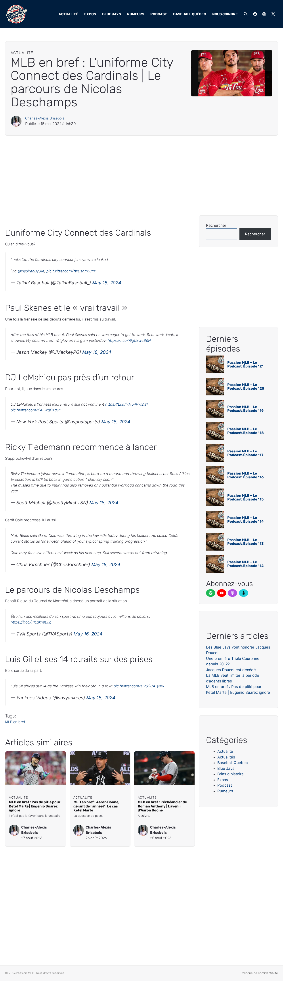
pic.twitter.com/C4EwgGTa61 (36, 410)
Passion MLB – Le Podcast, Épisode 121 (245, 364)
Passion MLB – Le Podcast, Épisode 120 (245, 387)
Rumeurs (135, 14)
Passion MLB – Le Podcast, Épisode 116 (245, 475)
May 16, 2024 (88, 634)
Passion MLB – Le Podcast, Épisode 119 (245, 409)
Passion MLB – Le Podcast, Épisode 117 (245, 453)
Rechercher (216, 225)
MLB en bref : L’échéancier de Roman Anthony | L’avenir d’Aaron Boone (162, 806)
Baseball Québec (189, 14)
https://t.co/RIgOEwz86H (129, 340)
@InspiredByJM (31, 271)
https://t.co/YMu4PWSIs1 (126, 404)
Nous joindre (225, 14)
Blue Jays (111, 14)
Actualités (226, 757)
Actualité (68, 14)
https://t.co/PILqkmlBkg (31, 622)
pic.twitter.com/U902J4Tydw (139, 686)
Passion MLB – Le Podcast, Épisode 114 (245, 520)
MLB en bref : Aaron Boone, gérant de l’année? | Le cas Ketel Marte (96, 806)
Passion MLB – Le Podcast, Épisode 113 (245, 542)
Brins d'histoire (230, 774)
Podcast (158, 14)
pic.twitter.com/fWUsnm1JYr (70, 271)
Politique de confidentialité (259, 973)
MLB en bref (15, 722)
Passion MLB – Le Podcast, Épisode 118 (245, 431)
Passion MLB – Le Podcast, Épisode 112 (245, 564)
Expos (90, 14)
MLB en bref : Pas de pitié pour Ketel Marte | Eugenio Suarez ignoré (34, 806)
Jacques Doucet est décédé (231, 670)
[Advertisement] (137, 176)
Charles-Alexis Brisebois (44, 118)
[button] (245, 14)
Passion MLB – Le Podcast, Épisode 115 (245, 497)
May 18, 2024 (106, 282)
